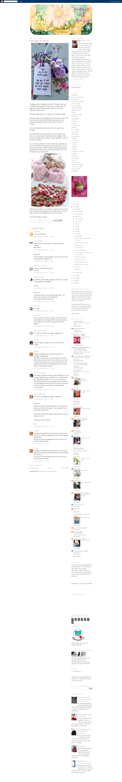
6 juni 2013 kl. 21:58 (41, 461)
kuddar (73, 116)
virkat (50, 222)
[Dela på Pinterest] (62, 220)
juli (76, 224)
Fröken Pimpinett (38, 394)
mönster (73, 129)
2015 (75, 204)
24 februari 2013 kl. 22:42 (44, 347)
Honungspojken (78, 532)
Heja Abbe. (76, 389)
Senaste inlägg (34, 468)
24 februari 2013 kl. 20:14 (44, 288)
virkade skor (74, 168)
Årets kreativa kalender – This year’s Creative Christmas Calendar (81, 451)
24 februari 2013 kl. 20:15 (44, 301)
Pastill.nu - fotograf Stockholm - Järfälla (79, 334)
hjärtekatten (74, 110)
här (45, 114)
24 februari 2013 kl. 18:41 (44, 261)
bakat (73, 95)
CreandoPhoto (38, 277)
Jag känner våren (85, 517)
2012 (75, 275)
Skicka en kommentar (36, 465)
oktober (77, 216)
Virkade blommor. (81, 746)
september (78, 219)
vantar (73, 160)
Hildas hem (76, 457)
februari (77, 236)
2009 (75, 283)
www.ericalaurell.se (79, 328)
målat (73, 127)
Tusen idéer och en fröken (81, 493)
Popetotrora (76, 481)
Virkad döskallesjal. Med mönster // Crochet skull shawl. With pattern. (83, 699)
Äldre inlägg (65, 468)
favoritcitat (74, 103)
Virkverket (76, 509)
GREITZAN (76, 436)
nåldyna (73, 134)
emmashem (37, 241)
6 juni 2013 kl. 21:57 (41, 444)
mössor (73, 132)
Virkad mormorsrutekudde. (82, 264)
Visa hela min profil (77, 79)
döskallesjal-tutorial (76, 101)
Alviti (35, 340)
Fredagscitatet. (79, 245)
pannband (74, 136)
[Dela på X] (58, 220)
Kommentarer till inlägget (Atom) (48, 471)
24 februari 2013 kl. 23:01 (44, 368)
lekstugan (74, 119)
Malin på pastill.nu (39, 330)
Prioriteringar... (84, 470)
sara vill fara (77, 556)
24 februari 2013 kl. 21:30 (44, 335)
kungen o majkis (85, 40)
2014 (75, 206)
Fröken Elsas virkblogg (80, 419)
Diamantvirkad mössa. (81, 257)
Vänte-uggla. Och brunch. (82, 242)
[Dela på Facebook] (60, 220)
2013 (75, 209)
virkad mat (74, 162)
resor (72, 145)
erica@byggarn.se (76, 671)
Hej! (74, 510)
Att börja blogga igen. (79, 504)
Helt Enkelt (76, 401)
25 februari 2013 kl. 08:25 (44, 399)
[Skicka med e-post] (54, 220)
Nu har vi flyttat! (77, 432)
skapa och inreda (38, 373)
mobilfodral (74, 125)
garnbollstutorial (75, 108)
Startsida (49, 468)
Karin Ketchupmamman (80, 363)
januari (77, 272)
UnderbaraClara (78, 321)
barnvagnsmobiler (76, 97)
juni (76, 226)
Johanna (36, 315)
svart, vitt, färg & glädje (80, 528)
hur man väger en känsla (80, 551)
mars (76, 233)
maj (76, 229)
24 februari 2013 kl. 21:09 (44, 326)
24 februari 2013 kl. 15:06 (44, 236)
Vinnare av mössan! (80, 259)
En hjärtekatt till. (79, 247)
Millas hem (76, 469)
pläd (72, 138)
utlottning (74, 158)
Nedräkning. (78, 269)
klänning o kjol (75, 114)
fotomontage (74, 106)
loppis (73, 121)
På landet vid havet (39, 265)
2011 (75, 278)
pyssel (73, 140)
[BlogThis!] (56, 220)
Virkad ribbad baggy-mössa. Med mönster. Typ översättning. (84, 731)
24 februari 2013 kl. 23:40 (44, 389)
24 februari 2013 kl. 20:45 (44, 311)
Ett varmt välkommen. (81, 250)
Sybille (36, 231)
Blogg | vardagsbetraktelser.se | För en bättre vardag (82, 348)
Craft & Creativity (78, 448)
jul (72, 112)
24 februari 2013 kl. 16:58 (44, 250)
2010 (75, 280)
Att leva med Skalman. (80, 539)
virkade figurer (42, 222)
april (76, 231)
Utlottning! (77, 267)
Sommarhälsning (85, 540)
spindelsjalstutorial (76, 151)
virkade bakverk (75, 164)
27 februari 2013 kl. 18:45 (44, 426)
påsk (72, 142)
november (78, 214)
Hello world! (76, 330)
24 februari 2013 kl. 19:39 (44, 273)
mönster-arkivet (78, 407)
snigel (73, 149)
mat (72, 123)
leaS (35, 351)
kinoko (75, 377)
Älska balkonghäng (86, 482)
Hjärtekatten (76, 431)
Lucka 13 (83, 420)
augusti (77, 221)
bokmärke (74, 99)
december (78, 211)
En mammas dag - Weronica (81, 356)
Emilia (35, 306)
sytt (72, 153)
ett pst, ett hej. (77, 552)
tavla (72, 155)
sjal (72, 147)
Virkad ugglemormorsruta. (82, 262)
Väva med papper (85, 408)
